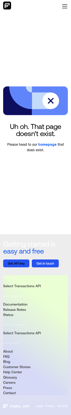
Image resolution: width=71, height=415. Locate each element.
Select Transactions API (22, 286)
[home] (7, 6)
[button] (64, 6)
